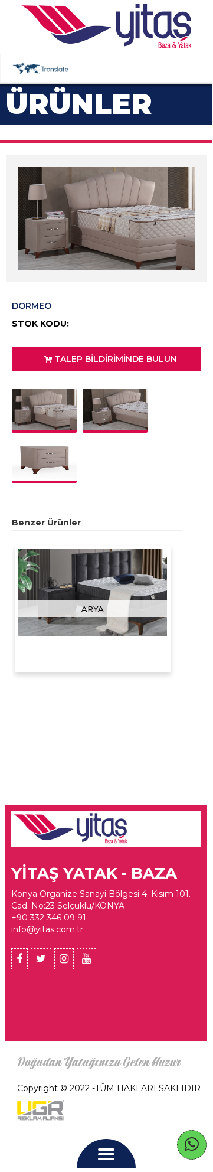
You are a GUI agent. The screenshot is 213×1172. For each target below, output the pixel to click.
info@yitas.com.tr (47, 929)
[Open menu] (106, 1155)
